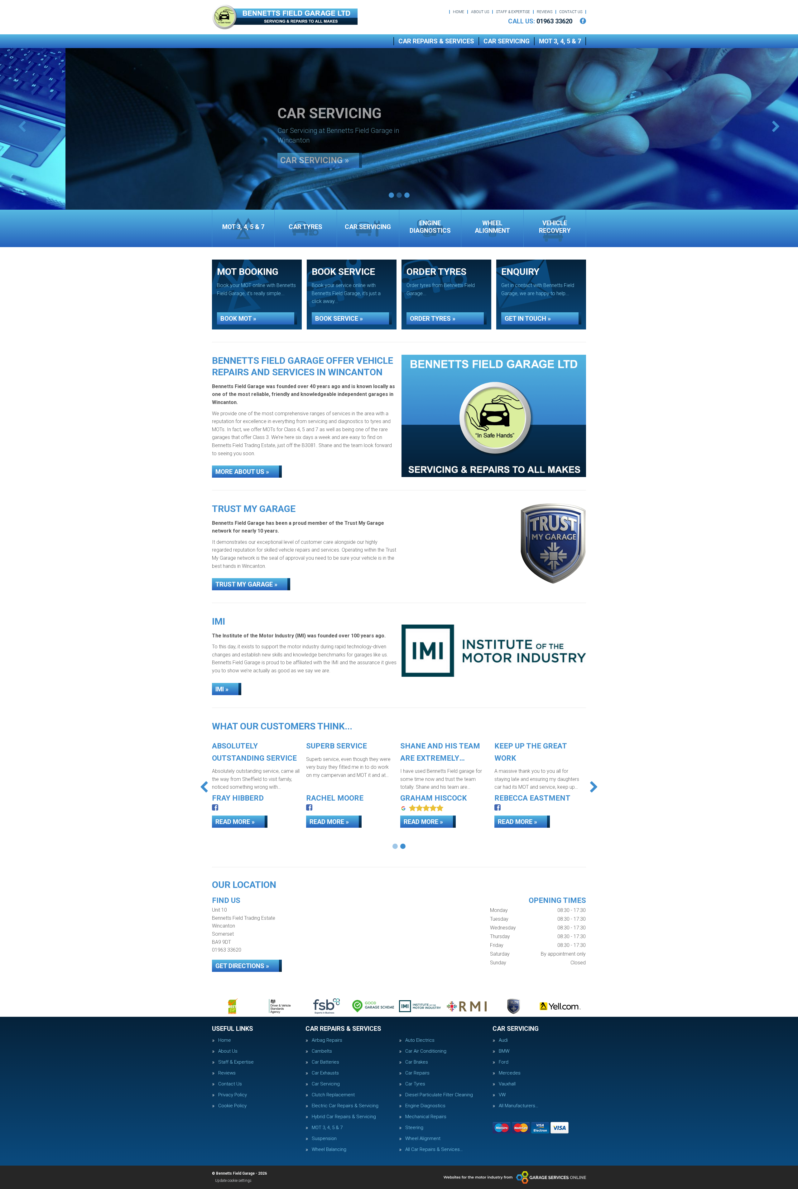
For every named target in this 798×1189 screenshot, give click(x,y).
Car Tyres (415, 1084)
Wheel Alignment (422, 1138)
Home (458, 12)
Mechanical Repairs (425, 1116)
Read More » (235, 822)
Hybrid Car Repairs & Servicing (344, 1116)
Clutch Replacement (333, 1095)
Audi (503, 1040)
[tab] (391, 195)
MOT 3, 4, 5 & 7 (560, 41)
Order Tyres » (432, 318)
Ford (503, 1062)
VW (502, 1095)
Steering (414, 1127)
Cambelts (322, 1051)
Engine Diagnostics (425, 1106)
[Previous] (21, 127)
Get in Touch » (528, 318)
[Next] (776, 127)
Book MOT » (238, 318)
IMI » (221, 689)
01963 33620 (540, 21)
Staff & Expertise (513, 12)
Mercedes (510, 1073)
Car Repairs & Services (436, 41)
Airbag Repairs (327, 1040)
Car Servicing (506, 41)
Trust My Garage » (246, 584)
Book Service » (339, 318)
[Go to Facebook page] (583, 21)
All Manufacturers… (518, 1106)
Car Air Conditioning (425, 1051)
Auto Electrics (420, 1040)
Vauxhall (507, 1084)
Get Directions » (242, 966)
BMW (504, 1051)
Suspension (324, 1138)
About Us (480, 12)
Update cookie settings (233, 1180)
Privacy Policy (232, 1095)
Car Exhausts (325, 1073)
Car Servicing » (249, 153)
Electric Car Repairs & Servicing (345, 1106)
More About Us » (242, 471)
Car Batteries (325, 1062)
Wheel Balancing (329, 1149)
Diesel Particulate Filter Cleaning (439, 1095)
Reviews (544, 12)
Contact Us (570, 12)
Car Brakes (416, 1062)
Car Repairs (417, 1073)
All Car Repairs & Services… (434, 1149)
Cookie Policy (232, 1106)
